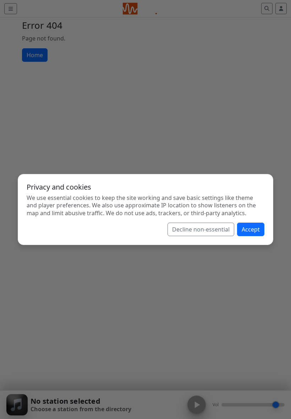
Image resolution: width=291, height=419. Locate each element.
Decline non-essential (201, 229)
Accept (251, 229)
